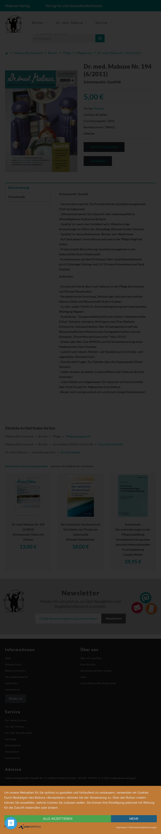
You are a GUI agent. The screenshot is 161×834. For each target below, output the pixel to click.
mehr (133, 819)
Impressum (121, 827)
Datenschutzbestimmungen (143, 827)
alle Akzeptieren (57, 819)
